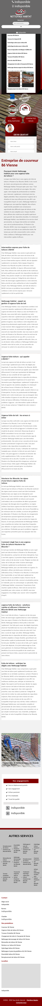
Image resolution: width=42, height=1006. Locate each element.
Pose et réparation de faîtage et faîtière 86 (20, 49)
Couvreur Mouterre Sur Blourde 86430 (36, 862)
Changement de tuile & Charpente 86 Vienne (20, 64)
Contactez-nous (21, 1003)
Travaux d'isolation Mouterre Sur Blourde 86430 (6, 877)
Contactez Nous (31, 120)
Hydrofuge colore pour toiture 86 (17, 42)
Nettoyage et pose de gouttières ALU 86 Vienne (16, 951)
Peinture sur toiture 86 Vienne (11, 945)
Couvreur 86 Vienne (13, 35)
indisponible (22, 2)
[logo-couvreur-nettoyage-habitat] (21, 14)
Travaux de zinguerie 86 (14, 39)
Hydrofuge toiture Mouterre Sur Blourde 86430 (36, 849)
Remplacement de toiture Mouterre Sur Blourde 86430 (7, 848)
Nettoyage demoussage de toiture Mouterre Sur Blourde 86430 (17, 862)
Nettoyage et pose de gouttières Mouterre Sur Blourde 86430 (26, 849)
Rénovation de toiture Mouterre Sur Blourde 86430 (7, 862)
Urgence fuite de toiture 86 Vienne (17, 53)
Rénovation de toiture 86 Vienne (11, 942)
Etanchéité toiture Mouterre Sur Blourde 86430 (17, 849)
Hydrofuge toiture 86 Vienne (10, 948)
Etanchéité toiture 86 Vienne (10, 954)
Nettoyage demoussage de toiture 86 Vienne (20, 67)
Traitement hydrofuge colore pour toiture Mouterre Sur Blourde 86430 (26, 877)
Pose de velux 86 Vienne (14, 60)
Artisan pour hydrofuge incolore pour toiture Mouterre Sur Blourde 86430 (36, 877)
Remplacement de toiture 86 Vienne (13, 957)
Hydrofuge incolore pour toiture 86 (18, 46)
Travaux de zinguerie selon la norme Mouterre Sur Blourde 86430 (17, 877)
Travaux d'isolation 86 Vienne (16, 57)
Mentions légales (32, 1000)
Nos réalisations (14, 120)
